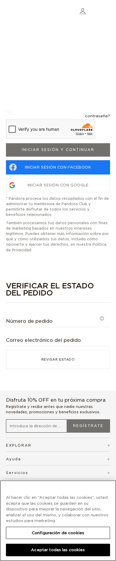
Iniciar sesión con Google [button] (58, 185)
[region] (58, 520)
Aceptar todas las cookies (58, 550)
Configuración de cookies (58, 533)
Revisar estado (58, 359)
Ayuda (13, 459)
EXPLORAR (19, 445)
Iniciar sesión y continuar (58, 149)
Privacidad (21, 250)
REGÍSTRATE (88, 425)
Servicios (17, 472)
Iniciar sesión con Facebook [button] (58, 167)
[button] (82, 11)
